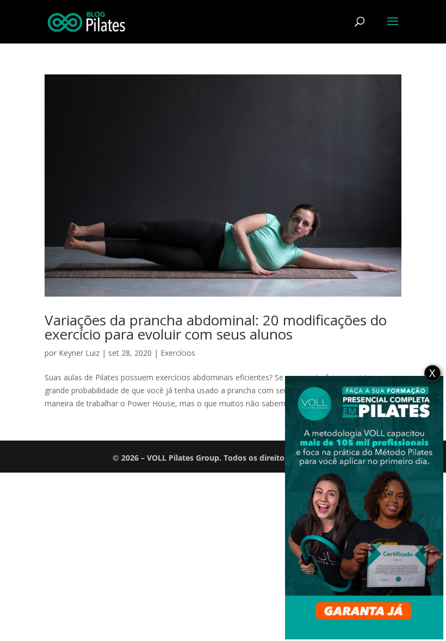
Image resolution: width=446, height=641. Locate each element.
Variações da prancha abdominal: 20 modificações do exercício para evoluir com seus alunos (216, 327)
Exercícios (177, 353)
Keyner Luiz (79, 353)
